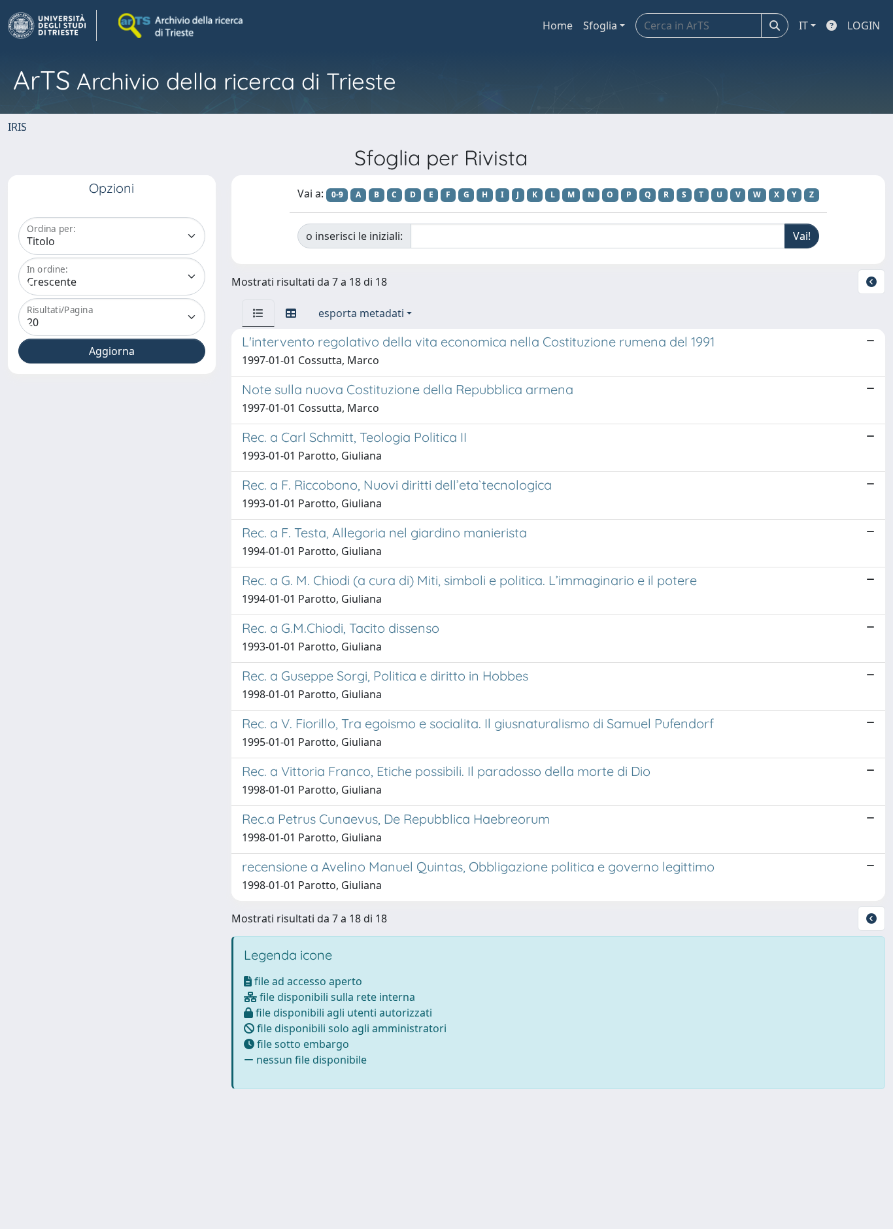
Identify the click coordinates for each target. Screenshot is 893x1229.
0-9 (337, 194)
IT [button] (803, 25)
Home (558, 25)
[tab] (258, 313)
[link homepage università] (181, 25)
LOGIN (863, 25)
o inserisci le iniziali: (354, 236)
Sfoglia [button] (600, 25)
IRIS (17, 127)
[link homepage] (52, 25)
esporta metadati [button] (361, 313)
